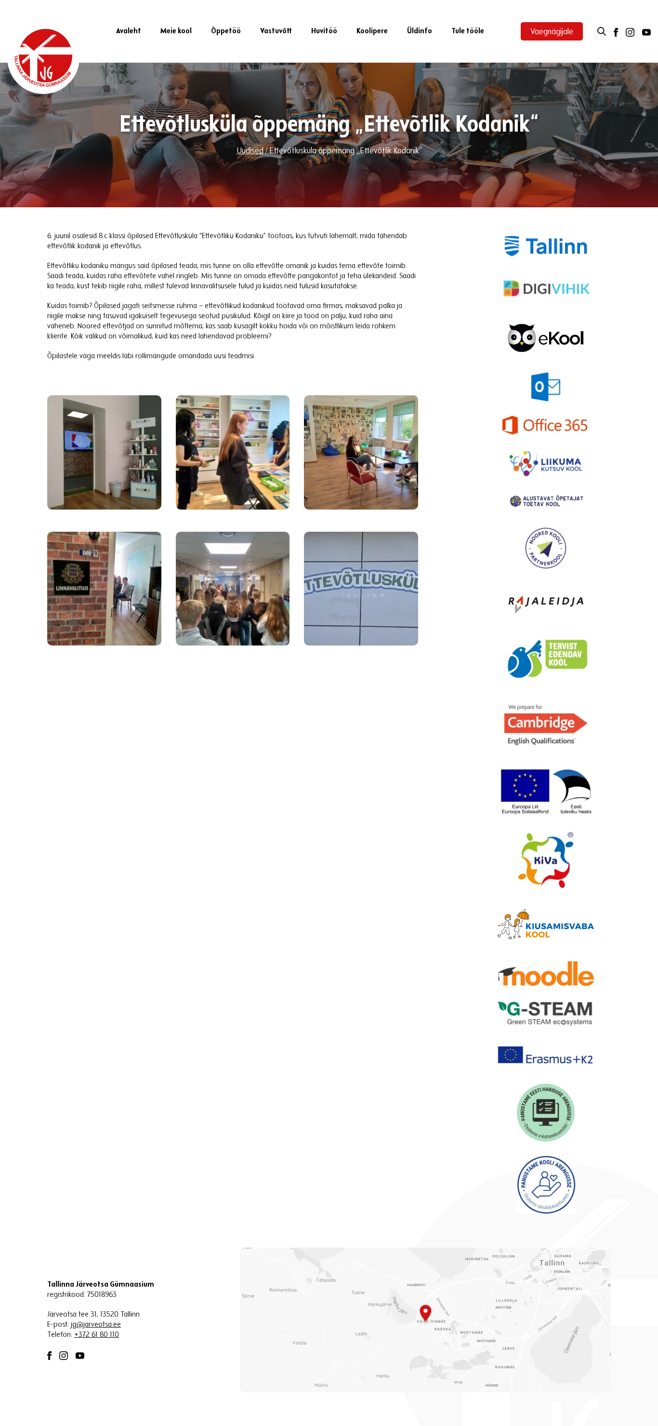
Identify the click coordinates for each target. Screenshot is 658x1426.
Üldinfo (419, 31)
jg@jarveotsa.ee (96, 1325)
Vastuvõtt (276, 31)
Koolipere (372, 31)
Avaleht (128, 31)
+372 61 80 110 (96, 1335)
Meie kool (176, 31)
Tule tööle (467, 31)
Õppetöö (226, 31)
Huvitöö (324, 31)
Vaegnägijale (551, 32)
